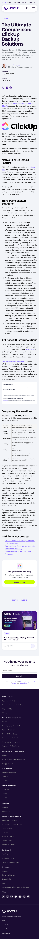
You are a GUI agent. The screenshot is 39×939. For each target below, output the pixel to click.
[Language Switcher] (28, 8)
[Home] (11, 8)
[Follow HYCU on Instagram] (20, 896)
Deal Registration (8, 844)
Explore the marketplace (11, 862)
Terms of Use (5, 929)
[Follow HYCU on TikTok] (28, 896)
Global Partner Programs (11, 816)
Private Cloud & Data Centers (13, 752)
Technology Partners (9, 820)
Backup (4, 722)
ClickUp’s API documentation (13, 361)
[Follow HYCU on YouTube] (11, 896)
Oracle (4, 794)
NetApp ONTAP (7, 764)
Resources (6, 867)
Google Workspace (9, 773)
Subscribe (19, 676)
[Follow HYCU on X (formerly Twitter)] (3, 896)
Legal (3, 920)
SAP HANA (5, 789)
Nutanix (4, 756)
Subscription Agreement (27, 682)
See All (4, 781)
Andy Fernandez (14, 65)
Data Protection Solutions (11, 718)
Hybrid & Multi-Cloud (9, 734)
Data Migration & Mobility (11, 726)
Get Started (6, 850)
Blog (6, 18)
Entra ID (4, 777)
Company (5, 803)
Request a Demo (8, 858)
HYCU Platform (7, 697)
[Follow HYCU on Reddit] (24, 896)
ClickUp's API (30, 349)
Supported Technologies (11, 746)
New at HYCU (6, 879)
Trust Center (5, 925)
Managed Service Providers (12, 824)
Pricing (4, 713)
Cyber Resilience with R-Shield (13, 705)
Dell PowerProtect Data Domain (13, 760)
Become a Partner (8, 836)
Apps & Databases (9, 786)
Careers (5, 807)
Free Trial (5, 854)
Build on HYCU (7, 709)
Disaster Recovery (8, 730)
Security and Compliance (11, 742)
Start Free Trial (19, 582)
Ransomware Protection (11, 738)
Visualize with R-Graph (10, 701)
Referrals (5, 832)
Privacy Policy (23, 683)
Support (4, 871)
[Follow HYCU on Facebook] (15, 896)
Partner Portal (7, 840)
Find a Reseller (7, 828)
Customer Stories (8, 875)
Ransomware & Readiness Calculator (15, 887)
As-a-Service (7, 769)
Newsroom (5, 811)
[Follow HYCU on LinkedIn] (7, 896)
